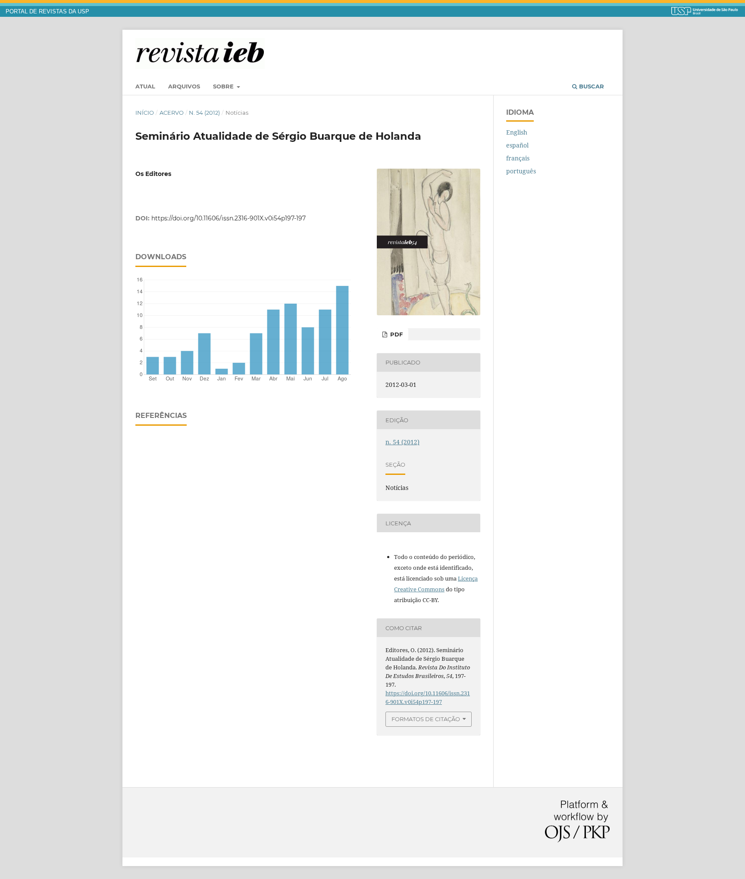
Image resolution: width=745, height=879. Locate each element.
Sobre (224, 86)
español (517, 145)
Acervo (172, 112)
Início (144, 112)
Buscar (590, 86)
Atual (145, 86)
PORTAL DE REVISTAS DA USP (47, 12)
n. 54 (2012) (204, 112)
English (516, 132)
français (517, 158)
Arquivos (184, 86)
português (521, 171)
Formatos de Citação (425, 719)
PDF (395, 334)
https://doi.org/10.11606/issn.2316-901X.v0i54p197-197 (228, 218)
